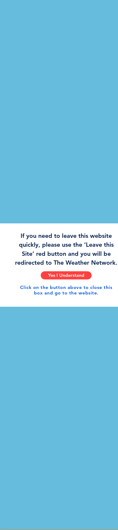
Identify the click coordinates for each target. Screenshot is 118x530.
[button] (66, 275)
